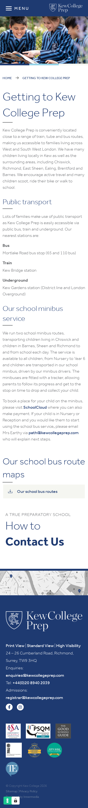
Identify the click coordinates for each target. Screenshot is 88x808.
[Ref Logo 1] (63, 731)
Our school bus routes (37, 491)
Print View (15, 645)
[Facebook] (9, 707)
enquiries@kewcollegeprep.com (35, 675)
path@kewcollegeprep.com (54, 432)
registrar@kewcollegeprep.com (34, 697)
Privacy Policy (28, 791)
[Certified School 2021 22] (34, 750)
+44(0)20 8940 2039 (31, 682)
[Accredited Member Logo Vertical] (13, 731)
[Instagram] (20, 707)
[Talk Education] (12, 769)
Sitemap (11, 791)
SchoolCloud (35, 407)
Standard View (40, 645)
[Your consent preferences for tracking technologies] (16, 801)
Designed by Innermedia (22, 797)
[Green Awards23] (54, 750)
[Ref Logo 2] (14, 750)
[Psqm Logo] (38, 731)
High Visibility (68, 645)
